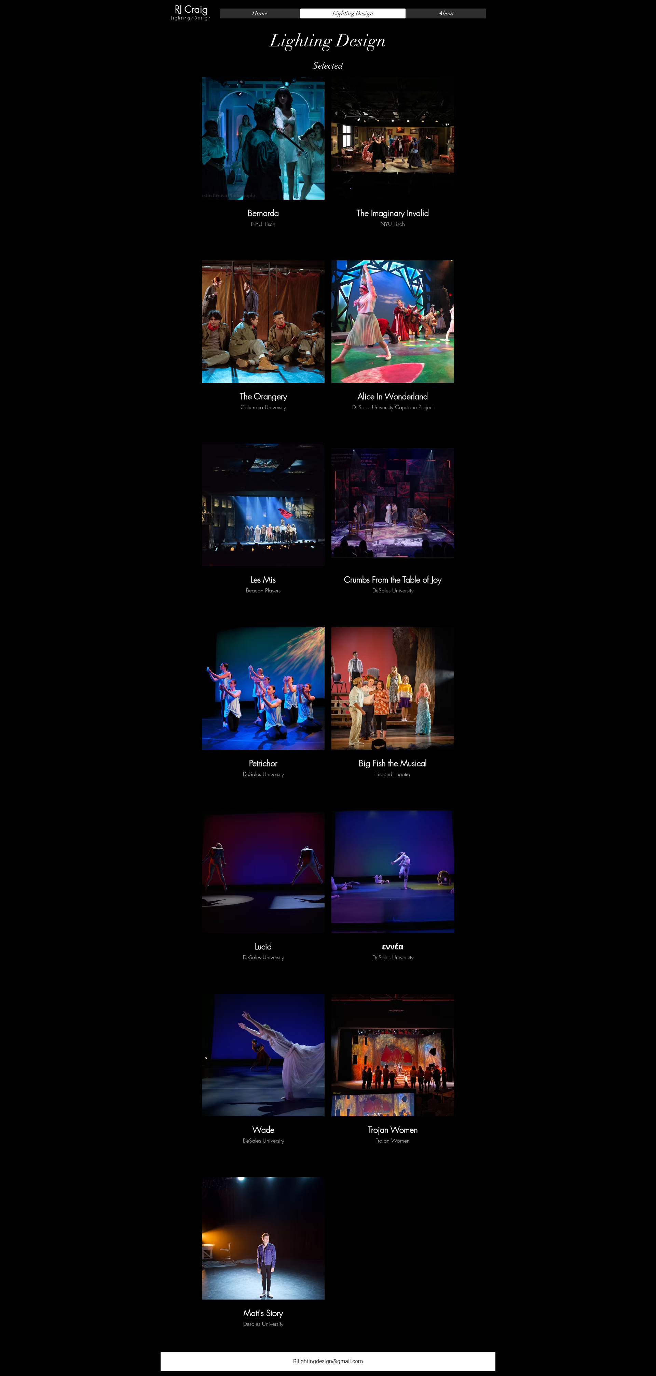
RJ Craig (191, 9)
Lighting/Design (191, 18)
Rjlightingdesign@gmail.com (328, 1361)
